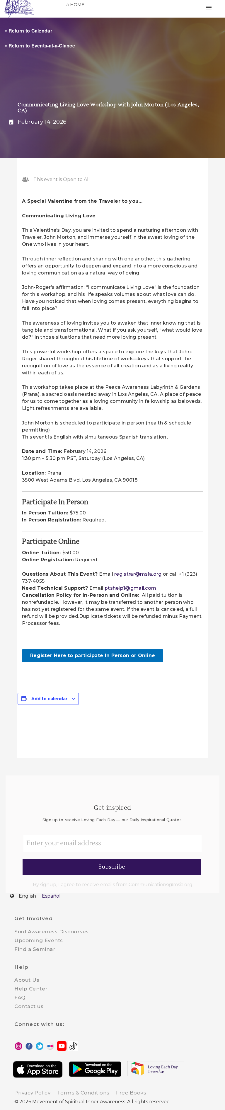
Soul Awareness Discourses (51, 932)
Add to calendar (49, 698)
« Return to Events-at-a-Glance (39, 45)
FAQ (19, 997)
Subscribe (111, 866)
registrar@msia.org (138, 574)
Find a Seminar (34, 949)
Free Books (131, 1093)
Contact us (28, 1006)
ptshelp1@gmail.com (130, 588)
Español (51, 896)
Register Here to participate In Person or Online (92, 655)
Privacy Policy (32, 1093)
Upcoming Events (38, 940)
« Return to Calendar (28, 30)
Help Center (31, 989)
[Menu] (213, 7)
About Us (26, 980)
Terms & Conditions (83, 1093)
